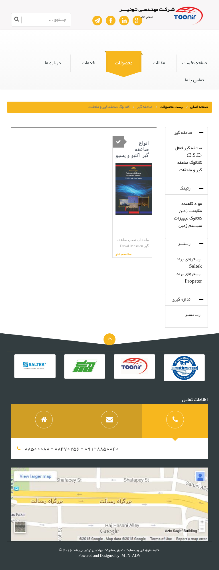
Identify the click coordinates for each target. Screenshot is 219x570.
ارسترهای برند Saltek (189, 263)
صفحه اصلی (199, 107)
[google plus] (137, 20)
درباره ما (53, 63)
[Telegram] (97, 20)
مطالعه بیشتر (123, 254)
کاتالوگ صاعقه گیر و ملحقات (189, 166)
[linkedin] (124, 20)
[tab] (175, 421)
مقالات (159, 63)
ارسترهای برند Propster (189, 278)
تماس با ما (194, 80)
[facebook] (110, 20)
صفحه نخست (194, 63)
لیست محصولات (172, 107)
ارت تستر (193, 315)
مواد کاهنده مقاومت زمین (190, 207)
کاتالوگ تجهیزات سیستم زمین (188, 222)
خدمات (88, 63)
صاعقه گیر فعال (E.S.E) (188, 152)
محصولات (124, 63)
